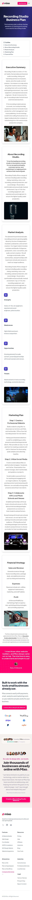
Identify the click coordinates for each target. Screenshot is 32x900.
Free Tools (20, 851)
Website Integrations (8, 851)
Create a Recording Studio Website (14, 707)
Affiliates (19, 842)
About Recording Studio (12, 47)
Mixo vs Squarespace (8, 866)
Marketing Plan (9, 52)
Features (5, 832)
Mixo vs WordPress (7, 869)
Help (18, 839)
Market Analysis (9, 49)
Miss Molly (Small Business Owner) (16, 792)
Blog (18, 848)
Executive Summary (11, 45)
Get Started (22, 3)
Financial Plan (9, 54)
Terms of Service (22, 878)
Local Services (21, 869)
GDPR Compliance (7, 845)
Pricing (19, 836)
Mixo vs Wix (5, 863)
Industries (20, 845)
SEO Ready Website (7, 848)
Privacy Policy (21, 881)
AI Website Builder (7, 836)
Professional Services (23, 866)
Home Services (21, 863)
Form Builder (5, 842)
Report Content (21, 884)
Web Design (5, 839)
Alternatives (5, 859)
